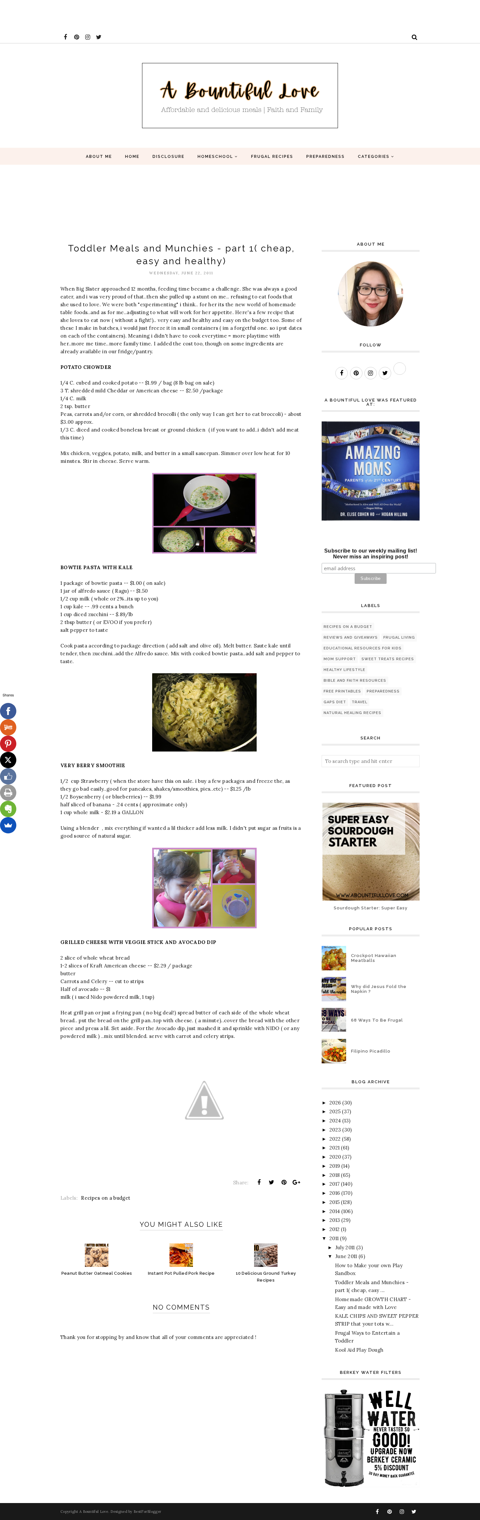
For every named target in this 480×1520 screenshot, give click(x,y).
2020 (335, 1157)
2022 (335, 1139)
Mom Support (340, 659)
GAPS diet (335, 702)
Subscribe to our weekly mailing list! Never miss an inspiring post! (370, 553)
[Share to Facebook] (259, 1182)
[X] (8, 760)
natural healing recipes (352, 713)
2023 (335, 1130)
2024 (335, 1120)
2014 (334, 1211)
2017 (334, 1184)
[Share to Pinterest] (284, 1182)
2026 (335, 1103)
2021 (334, 1148)
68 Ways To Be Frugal (377, 1020)
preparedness (383, 691)
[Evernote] (8, 809)
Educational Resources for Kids (363, 648)
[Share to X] (271, 1182)
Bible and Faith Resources (355, 680)
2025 (335, 1111)
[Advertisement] (119, 14)
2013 (334, 1220)
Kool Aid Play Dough (359, 1350)
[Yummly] (8, 727)
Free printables (342, 691)
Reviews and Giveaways (351, 637)
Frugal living (399, 637)
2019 (334, 1166)
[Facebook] (8, 711)
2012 (334, 1229)
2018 (334, 1175)
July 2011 (345, 1247)
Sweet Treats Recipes (387, 659)
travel (359, 702)
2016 (334, 1193)
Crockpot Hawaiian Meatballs (373, 958)
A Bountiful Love (93, 1511)
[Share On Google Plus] (296, 1182)
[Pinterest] (8, 744)
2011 (334, 1238)
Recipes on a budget (105, 1198)
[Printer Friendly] (8, 792)
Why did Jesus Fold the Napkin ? (379, 989)
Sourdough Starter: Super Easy (371, 907)
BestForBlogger (147, 1511)
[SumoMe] (8, 825)
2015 (334, 1202)
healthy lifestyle (344, 670)
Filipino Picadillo (371, 1051)
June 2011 (346, 1256)
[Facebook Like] (8, 776)
